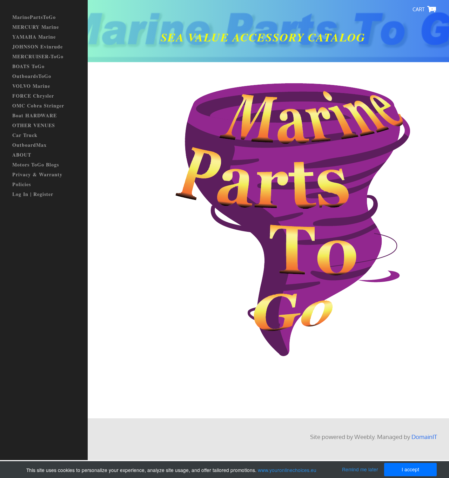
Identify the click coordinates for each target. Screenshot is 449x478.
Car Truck (25, 135)
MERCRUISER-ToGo (37, 56)
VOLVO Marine (31, 86)
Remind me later (360, 469)
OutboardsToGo (31, 76)
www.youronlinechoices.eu (287, 469)
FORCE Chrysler (33, 95)
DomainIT (424, 436)
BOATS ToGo (28, 66)
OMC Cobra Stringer (38, 105)
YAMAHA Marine (34, 36)
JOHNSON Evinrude (37, 46)
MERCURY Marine (35, 27)
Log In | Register (32, 194)
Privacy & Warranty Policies (37, 179)
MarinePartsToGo (34, 17)
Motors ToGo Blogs (35, 164)
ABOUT (21, 154)
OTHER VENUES (33, 125)
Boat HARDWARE (34, 115)
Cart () (432, 9)
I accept (410, 469)
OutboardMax (29, 145)
